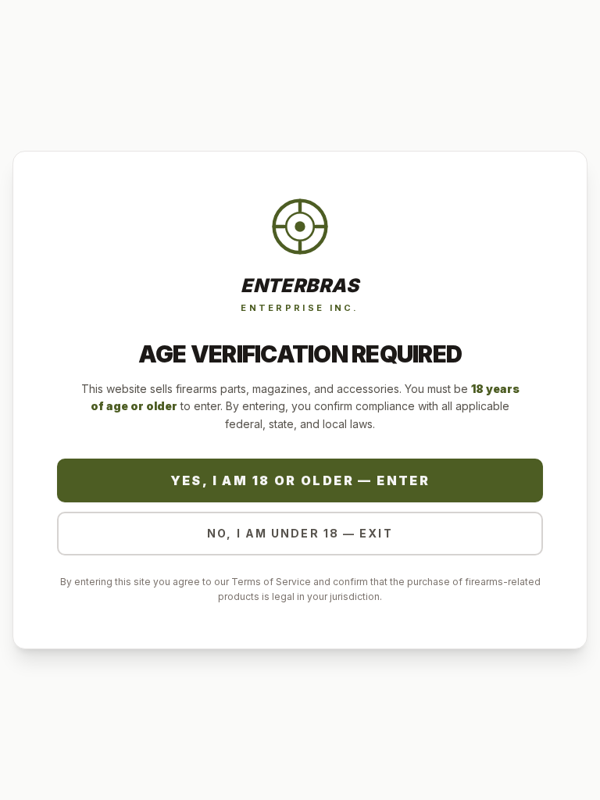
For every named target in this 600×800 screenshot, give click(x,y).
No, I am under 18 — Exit (299, 533)
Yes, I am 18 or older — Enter (300, 480)
